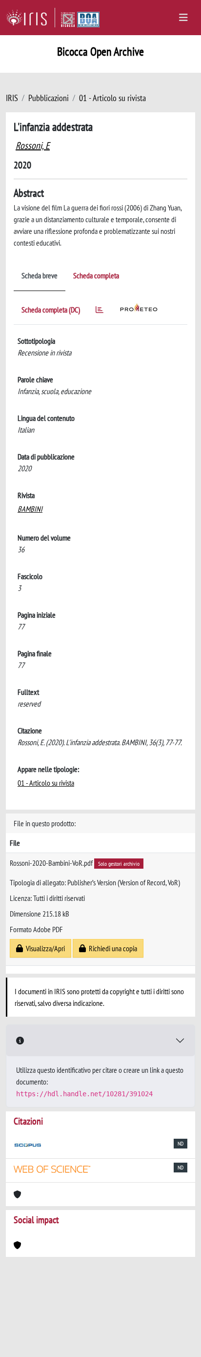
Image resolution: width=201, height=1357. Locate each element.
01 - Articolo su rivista (112, 98)
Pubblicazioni (48, 98)
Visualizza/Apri (44, 948)
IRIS (12, 98)
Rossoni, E (33, 145)
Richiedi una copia (111, 948)
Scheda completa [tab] (96, 275)
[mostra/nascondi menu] (183, 17)
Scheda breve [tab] (39, 275)
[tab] (99, 311)
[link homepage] (30, 17)
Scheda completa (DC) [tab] (50, 309)
